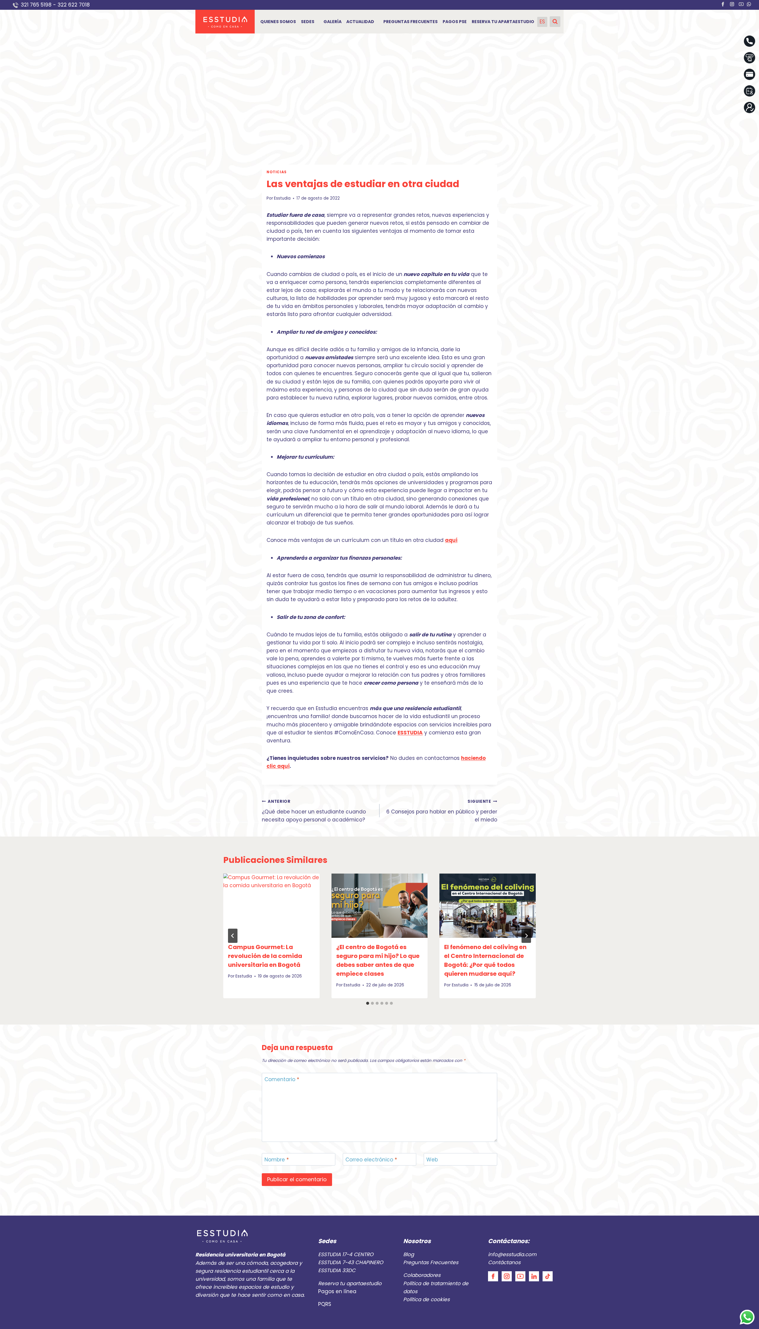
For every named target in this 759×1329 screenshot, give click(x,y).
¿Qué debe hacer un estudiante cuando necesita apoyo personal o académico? (314, 811)
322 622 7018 (74, 4)
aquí (451, 540)
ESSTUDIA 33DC (336, 1270)
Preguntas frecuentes (410, 22)
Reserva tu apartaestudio (503, 22)
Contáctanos (504, 1262)
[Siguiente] (526, 936)
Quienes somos (278, 22)
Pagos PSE (455, 22)
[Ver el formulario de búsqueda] (555, 21)
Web (432, 1159)
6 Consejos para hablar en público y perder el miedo (441, 811)
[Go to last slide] (232, 936)
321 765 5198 (36, 4)
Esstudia (282, 198)
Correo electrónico (371, 1159)
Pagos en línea (337, 1291)
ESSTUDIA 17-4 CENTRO (345, 1254)
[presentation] (271, 906)
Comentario (281, 1079)
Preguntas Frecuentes (430, 1262)
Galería (332, 22)
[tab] (367, 1003)
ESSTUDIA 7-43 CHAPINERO (350, 1262)
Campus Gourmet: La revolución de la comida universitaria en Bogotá (265, 956)
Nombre (276, 1159)
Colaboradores (422, 1275)
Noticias (277, 172)
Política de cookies (426, 1299)
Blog (408, 1254)
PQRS (324, 1304)
